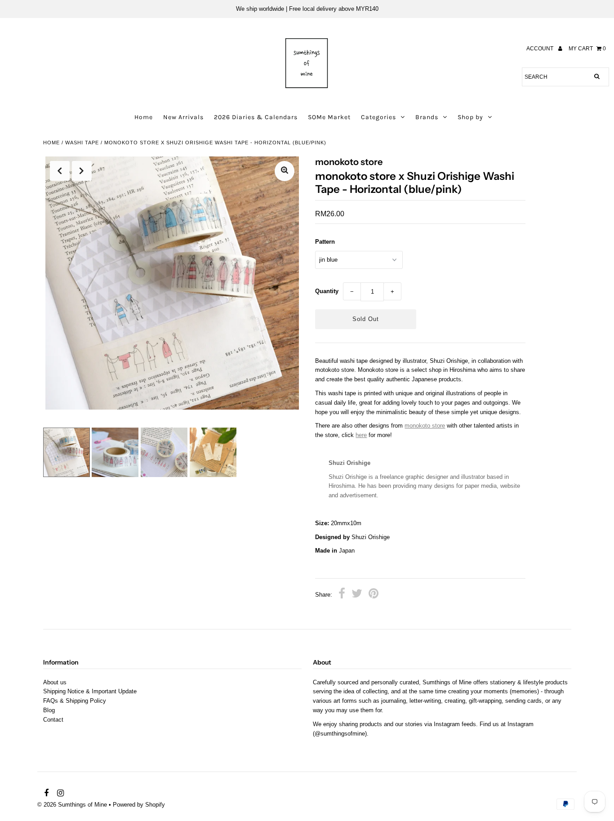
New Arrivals (183, 117)
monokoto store (425, 425)
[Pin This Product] (373, 595)
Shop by (470, 117)
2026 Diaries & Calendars (256, 117)
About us (55, 682)
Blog (49, 710)
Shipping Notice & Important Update (90, 691)
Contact (53, 719)
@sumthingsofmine (340, 733)
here (361, 435)
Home (143, 117)
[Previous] (60, 171)
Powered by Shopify (139, 804)
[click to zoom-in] (284, 171)
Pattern (325, 241)
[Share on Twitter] (356, 595)
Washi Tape (82, 142)
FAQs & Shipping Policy (74, 700)
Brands (426, 117)
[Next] (82, 171)
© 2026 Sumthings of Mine (72, 804)
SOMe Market (329, 117)
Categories (378, 117)
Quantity (326, 291)
